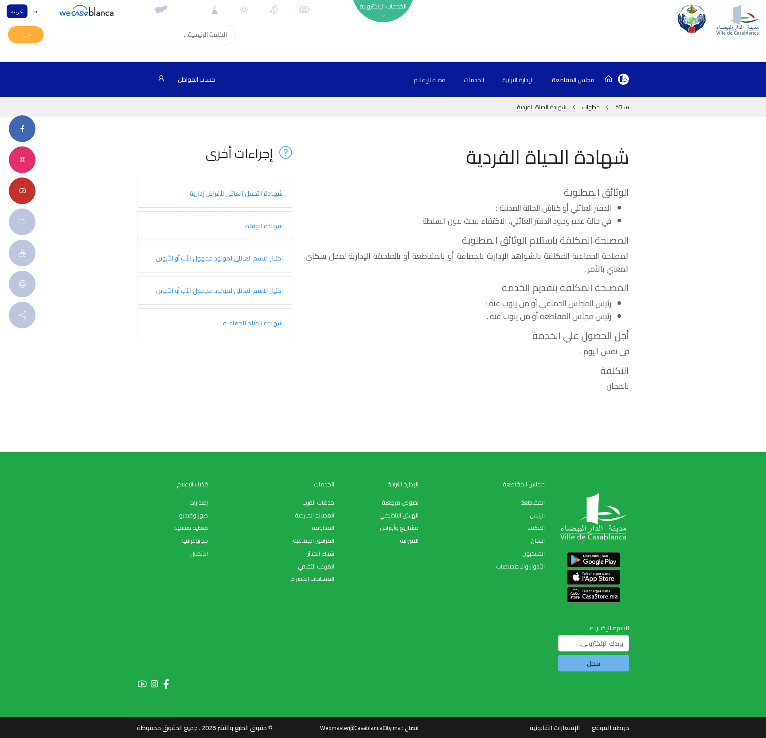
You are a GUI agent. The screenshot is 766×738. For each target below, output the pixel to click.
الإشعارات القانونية (555, 728)
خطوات (591, 107)
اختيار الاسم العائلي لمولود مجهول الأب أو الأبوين (219, 258)
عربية (17, 11)
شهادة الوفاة (264, 226)
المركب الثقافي (316, 566)
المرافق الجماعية (313, 540)
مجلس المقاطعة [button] (573, 80)
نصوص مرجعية (400, 502)
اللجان (538, 540)
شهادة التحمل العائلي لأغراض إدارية (236, 193)
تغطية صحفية (191, 527)
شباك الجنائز (320, 553)
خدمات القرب (318, 502)
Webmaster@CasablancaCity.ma (360, 727)
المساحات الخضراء (312, 578)
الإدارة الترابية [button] (518, 80)
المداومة (323, 527)
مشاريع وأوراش (399, 527)
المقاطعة (532, 502)
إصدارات (198, 502)
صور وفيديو (193, 515)
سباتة (621, 107)
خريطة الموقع (610, 728)
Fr (35, 11)
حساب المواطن (195, 79)
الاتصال (199, 553)
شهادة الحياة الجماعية (253, 323)
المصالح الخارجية (314, 515)
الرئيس (537, 515)
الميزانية (409, 540)
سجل (593, 663)
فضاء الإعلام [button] (430, 80)
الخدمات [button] (474, 80)
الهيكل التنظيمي (398, 515)
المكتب (536, 527)
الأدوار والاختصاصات (520, 566)
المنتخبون (533, 553)
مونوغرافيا (195, 540)
